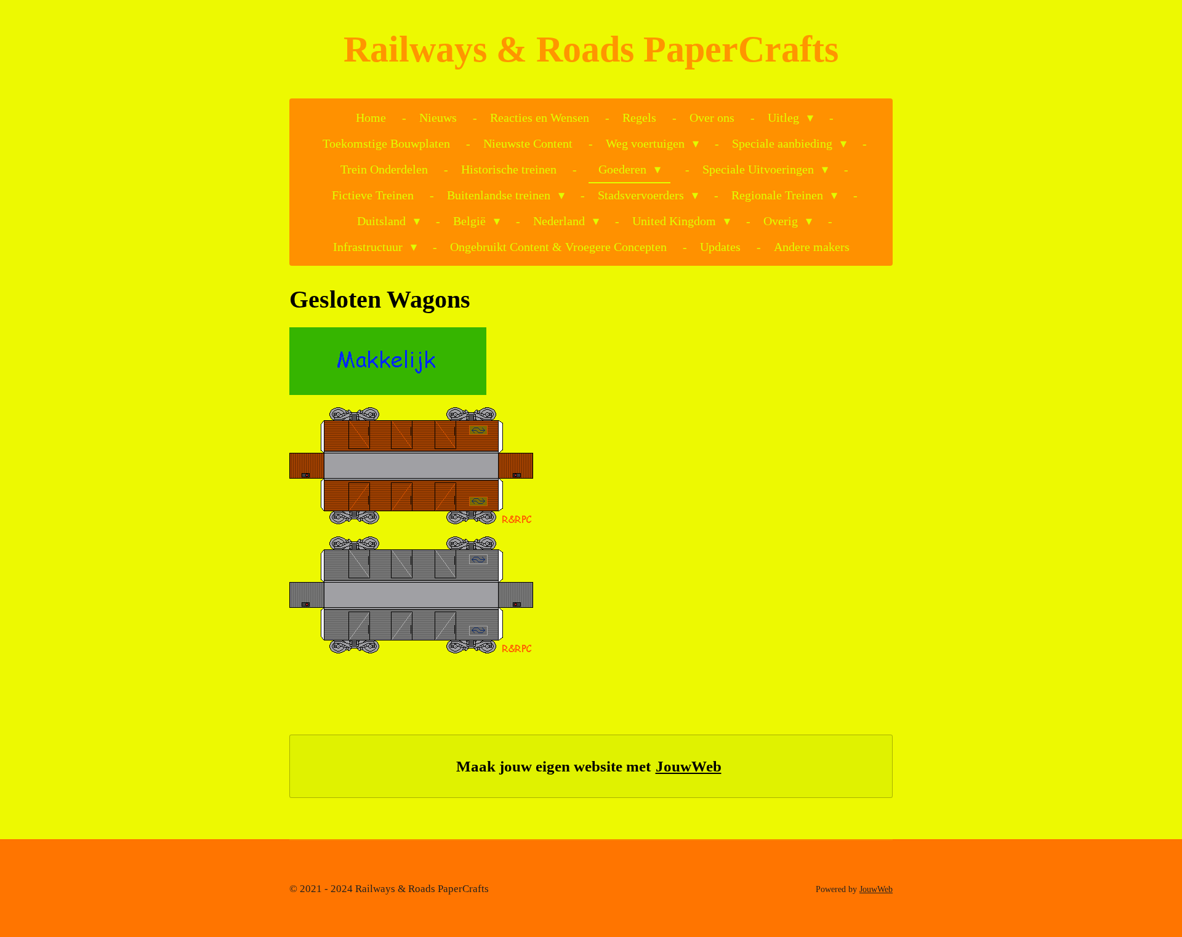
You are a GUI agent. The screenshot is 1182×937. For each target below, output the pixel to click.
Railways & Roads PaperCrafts (591, 49)
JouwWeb (689, 766)
